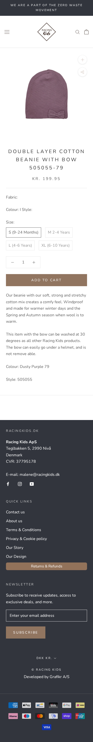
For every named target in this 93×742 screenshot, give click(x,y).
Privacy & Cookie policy (26, 538)
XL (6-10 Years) (55, 245)
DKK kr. (44, 658)
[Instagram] (20, 484)
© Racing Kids (46, 670)
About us (14, 521)
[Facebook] (8, 484)
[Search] (77, 32)
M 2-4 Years (59, 232)
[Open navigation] (6, 32)
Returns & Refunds (46, 566)
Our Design (16, 556)
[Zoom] (82, 59)
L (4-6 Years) (20, 245)
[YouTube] (32, 484)
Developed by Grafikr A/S (46, 677)
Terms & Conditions (23, 530)
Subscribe (25, 632)
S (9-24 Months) (23, 232)
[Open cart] (86, 31)
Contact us (15, 512)
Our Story (14, 547)
